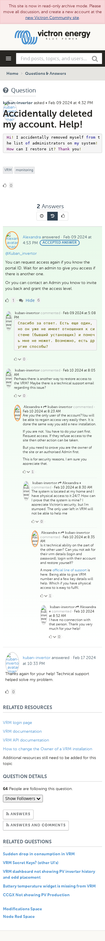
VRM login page (17, 722)
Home (12, 74)
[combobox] (59, 58)
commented (50, 313)
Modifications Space (22, 909)
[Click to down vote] (20, 359)
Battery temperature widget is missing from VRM (49, 886)
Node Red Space (19, 917)
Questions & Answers (45, 74)
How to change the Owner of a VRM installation (47, 748)
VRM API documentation (26, 740)
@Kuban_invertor (21, 253)
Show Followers (20, 798)
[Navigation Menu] (8, 58)
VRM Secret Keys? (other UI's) (30, 863)
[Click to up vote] (15, 359)
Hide (29, 300)
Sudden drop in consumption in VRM (39, 854)
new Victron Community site (52, 17)
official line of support (69, 570)
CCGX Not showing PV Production (36, 895)
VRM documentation (22, 731)
